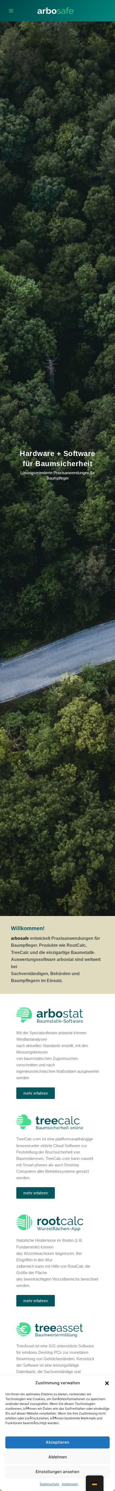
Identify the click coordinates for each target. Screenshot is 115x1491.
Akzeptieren (57, 1442)
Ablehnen (57, 1456)
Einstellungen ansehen (57, 1471)
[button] (107, 1383)
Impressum (70, 1484)
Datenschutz (49, 1484)
